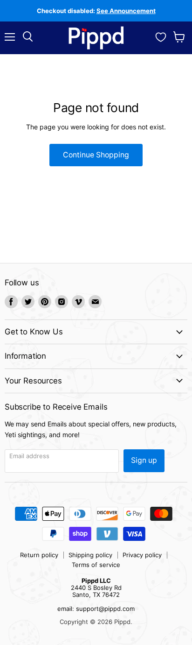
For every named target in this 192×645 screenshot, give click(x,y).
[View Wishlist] (161, 36)
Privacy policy (142, 555)
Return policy (39, 555)
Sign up (144, 460)
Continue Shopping (96, 154)
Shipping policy (90, 555)
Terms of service (96, 564)
